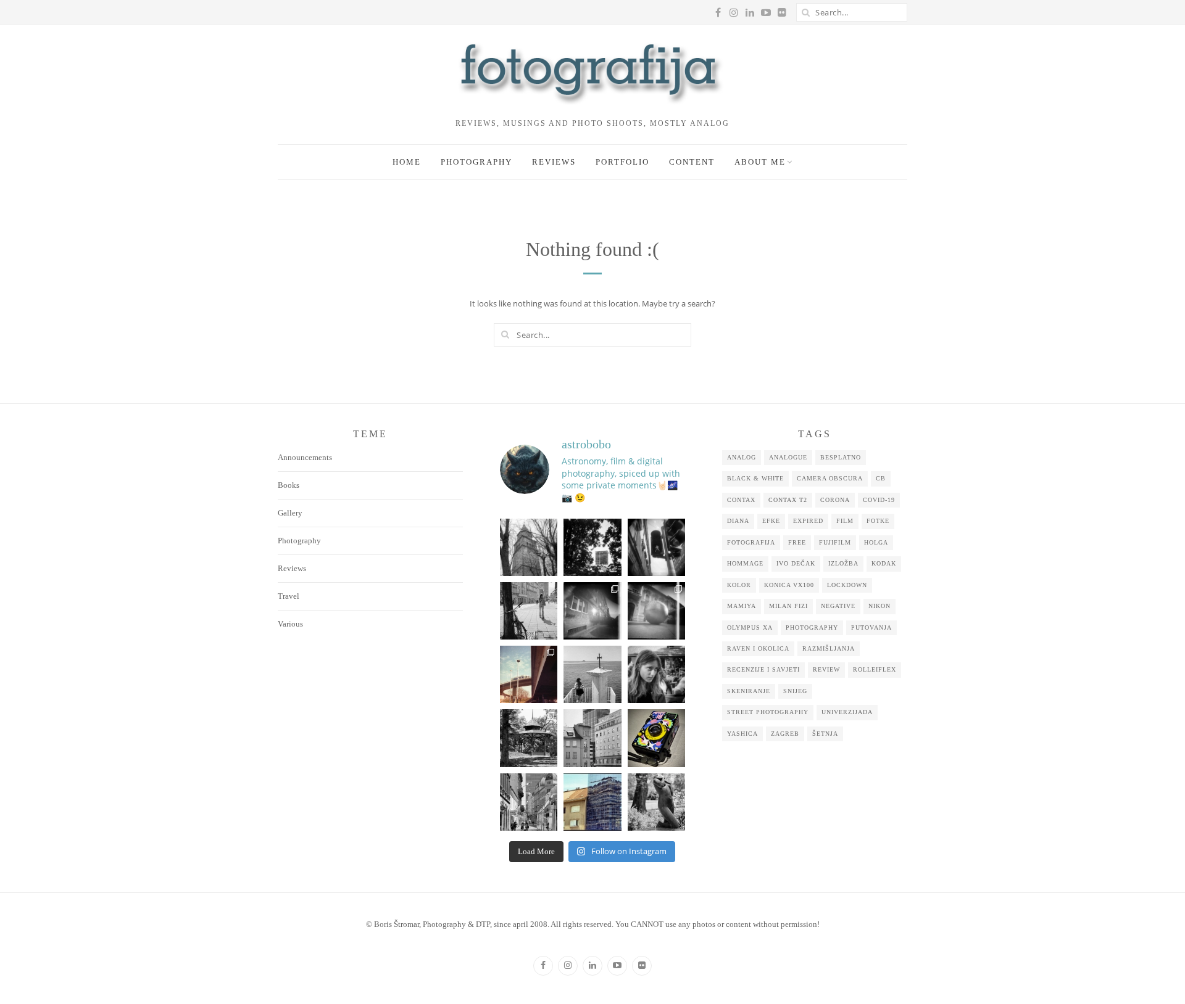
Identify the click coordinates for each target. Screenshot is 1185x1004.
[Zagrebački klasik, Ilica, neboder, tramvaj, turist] (528, 802)
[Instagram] (568, 966)
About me (760, 162)
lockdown (847, 585)
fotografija (751, 542)
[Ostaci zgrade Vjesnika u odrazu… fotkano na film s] (592, 802)
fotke (878, 520)
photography (812, 627)
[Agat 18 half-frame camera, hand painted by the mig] (656, 738)
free (797, 542)
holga (876, 542)
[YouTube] (617, 966)
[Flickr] (642, 966)
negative (838, 606)
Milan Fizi (788, 606)
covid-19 (879, 499)
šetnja (825, 733)
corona (835, 499)
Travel (288, 596)
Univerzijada (847, 712)
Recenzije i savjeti (763, 669)
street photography (768, 712)
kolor (739, 585)
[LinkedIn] (592, 966)
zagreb (785, 733)
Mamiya (741, 606)
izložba (843, 563)
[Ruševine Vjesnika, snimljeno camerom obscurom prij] (592, 547)
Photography (476, 162)
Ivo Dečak (795, 563)
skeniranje (748, 691)
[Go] (805, 12)
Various (290, 623)
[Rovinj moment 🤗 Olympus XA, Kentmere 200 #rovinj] (592, 674)
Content (692, 162)
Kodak (883, 563)
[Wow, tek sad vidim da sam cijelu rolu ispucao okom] (528, 738)
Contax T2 (787, 499)
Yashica (742, 733)
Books (288, 485)
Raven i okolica (758, 648)
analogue (788, 457)
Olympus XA (750, 627)
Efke (771, 520)
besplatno (840, 457)
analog (741, 457)
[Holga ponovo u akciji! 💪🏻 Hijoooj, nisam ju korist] (656, 547)
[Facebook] (543, 966)
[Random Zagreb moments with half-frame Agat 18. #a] (528, 674)
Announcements (305, 457)
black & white (755, 478)
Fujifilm (835, 542)
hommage (745, 563)
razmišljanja (828, 648)
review (826, 669)
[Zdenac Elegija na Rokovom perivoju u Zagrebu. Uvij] (656, 802)
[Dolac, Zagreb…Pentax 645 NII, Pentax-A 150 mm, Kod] (592, 738)
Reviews (554, 162)
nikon (879, 606)
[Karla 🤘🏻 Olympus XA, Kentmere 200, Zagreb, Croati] (656, 674)
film (845, 520)
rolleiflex (874, 669)
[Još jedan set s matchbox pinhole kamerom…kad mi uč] (656, 611)
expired (808, 520)
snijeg (795, 691)
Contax (741, 499)
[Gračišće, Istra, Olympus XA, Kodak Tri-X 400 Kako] (528, 547)
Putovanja (871, 627)
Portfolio (622, 162)
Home (407, 162)
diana (738, 520)
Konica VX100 (789, 585)
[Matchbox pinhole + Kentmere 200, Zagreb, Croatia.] (592, 611)
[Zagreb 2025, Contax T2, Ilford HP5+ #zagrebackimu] (528, 611)
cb (881, 478)
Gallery (290, 512)
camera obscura (830, 478)
